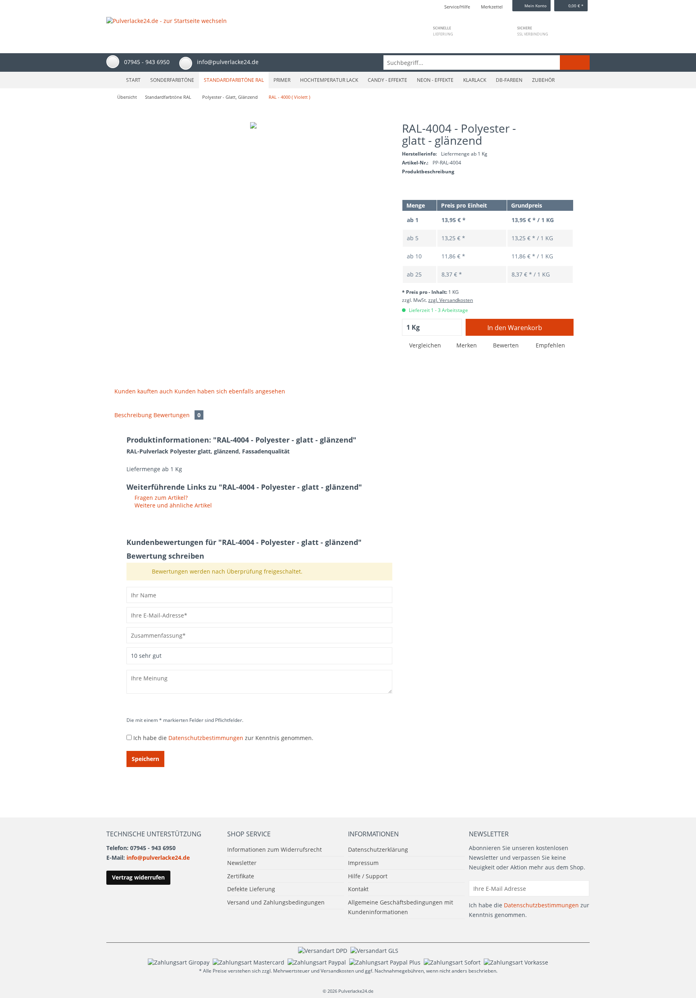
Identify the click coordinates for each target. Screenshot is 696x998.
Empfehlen (549, 345)
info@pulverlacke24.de (158, 857)
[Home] (113, 80)
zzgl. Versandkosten (450, 300)
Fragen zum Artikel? (160, 497)
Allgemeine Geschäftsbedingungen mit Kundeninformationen (400, 907)
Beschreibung (133, 415)
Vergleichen (424, 345)
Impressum (363, 863)
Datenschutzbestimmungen (205, 738)
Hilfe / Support (367, 876)
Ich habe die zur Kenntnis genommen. (223, 738)
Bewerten (505, 345)
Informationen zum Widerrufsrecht (274, 849)
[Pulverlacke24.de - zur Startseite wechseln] (166, 27)
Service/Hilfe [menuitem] (457, 7)
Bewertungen (177, 415)
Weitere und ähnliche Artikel (172, 505)
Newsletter (242, 863)
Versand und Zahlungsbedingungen (276, 902)
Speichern (145, 759)
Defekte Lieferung (251, 889)
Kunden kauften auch (143, 391)
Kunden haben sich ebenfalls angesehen (229, 391)
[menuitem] (486, 62)
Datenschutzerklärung (378, 849)
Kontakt (358, 889)
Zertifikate (240, 876)
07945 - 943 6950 (147, 62)
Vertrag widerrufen (138, 877)
